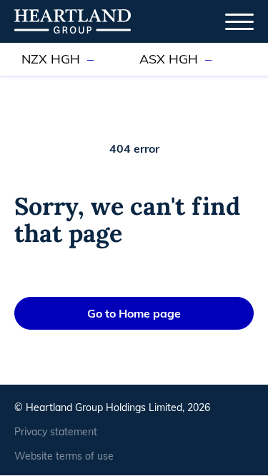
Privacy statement (55, 432)
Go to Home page (134, 313)
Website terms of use (64, 456)
